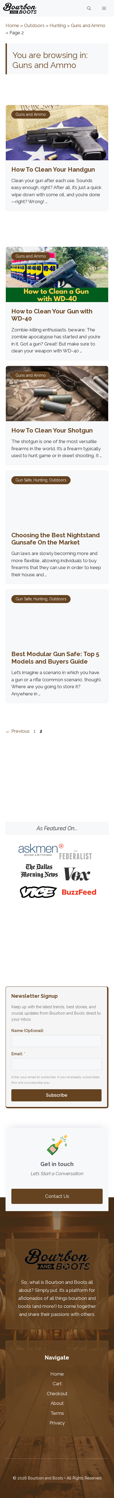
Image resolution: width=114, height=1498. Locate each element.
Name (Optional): (27, 1030)
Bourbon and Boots (66, 1282)
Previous (18, 731)
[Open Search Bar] (89, 8)
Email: (18, 1054)
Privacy (57, 1423)
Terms (57, 1413)
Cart (57, 1383)
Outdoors (34, 25)
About (57, 1403)
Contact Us (57, 1196)
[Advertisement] (57, 781)
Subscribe (56, 1095)
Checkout (57, 1393)
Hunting (58, 25)
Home (12, 25)
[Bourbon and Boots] (20, 8)
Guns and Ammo (88, 25)
